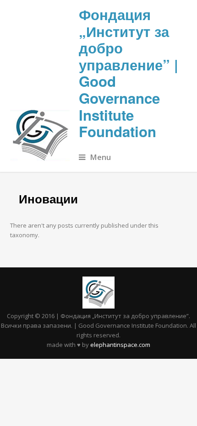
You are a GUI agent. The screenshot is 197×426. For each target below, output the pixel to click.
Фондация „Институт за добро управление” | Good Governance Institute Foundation (128, 73)
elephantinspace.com (120, 345)
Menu (100, 157)
